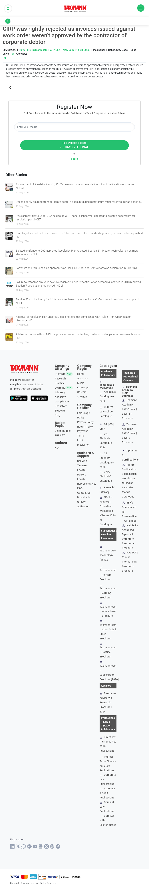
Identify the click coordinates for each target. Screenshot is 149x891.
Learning (60, 387)
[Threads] (52, 846)
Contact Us (83, 492)
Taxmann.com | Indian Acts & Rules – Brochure (108, 631)
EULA (80, 440)
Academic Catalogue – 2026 (108, 396)
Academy (60, 396)
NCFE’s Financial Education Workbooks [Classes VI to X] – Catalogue (108, 511)
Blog (57, 415)
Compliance (62, 401)
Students (60, 410)
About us (82, 378)
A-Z (57, 448)
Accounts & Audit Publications (107, 793)
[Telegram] (29, 846)
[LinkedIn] (12, 846)
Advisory (60, 392)
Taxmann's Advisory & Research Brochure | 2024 (108, 702)
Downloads (83, 497)
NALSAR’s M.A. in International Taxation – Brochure (130, 561)
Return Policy (85, 426)
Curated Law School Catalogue (107, 412)
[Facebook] (58, 846)
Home (80, 373)
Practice (60, 383)
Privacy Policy (85, 422)
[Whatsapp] (23, 846)
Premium (60, 373)
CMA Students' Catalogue (106, 476)
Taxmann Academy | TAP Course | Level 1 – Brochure (129, 409)
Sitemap (82, 396)
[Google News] (41, 846)
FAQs (80, 488)
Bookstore (61, 406)
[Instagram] (46, 846)
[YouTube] (35, 846)
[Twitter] (18, 846)
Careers (81, 392)
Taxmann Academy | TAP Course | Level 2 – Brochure (129, 433)
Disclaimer (83, 444)
